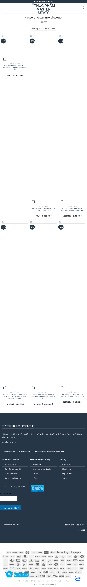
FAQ (67, 581)
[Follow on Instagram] (35, 524)
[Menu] (3, 8)
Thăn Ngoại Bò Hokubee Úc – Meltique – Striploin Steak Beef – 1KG (15, 67)
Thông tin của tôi (11, 473)
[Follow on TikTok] (38, 524)
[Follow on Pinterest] (49, 524)
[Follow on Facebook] (32, 524)
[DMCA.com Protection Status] (37, 488)
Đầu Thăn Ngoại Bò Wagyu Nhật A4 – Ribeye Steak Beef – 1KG (43, 396)
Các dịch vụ (66, 469)
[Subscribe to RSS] (52, 524)
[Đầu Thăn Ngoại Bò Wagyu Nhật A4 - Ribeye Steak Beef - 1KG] (43, 305)
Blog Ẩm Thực (67, 473)
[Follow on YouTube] (43, 527)
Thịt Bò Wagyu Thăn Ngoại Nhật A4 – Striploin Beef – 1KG (72, 209)
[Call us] (46, 524)
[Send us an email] (43, 524)
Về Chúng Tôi (23, 581)
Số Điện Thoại (6, 493)
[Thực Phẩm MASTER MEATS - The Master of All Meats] (43, 8)
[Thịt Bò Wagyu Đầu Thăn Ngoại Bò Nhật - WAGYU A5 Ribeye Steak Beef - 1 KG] (15, 305)
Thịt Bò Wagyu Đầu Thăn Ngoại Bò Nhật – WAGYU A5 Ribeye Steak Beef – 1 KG (15, 396)
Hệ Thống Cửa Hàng (37, 581)
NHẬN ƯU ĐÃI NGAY (10, 507)
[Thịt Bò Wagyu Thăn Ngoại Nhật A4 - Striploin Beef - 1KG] (72, 119)
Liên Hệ (61, 581)
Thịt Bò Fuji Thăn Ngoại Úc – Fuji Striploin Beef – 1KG (43, 209)
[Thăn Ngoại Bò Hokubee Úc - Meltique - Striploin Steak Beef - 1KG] (15, 48)
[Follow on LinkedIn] (55, 524)
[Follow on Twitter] (41, 524)
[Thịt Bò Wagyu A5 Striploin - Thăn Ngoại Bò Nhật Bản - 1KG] (72, 305)
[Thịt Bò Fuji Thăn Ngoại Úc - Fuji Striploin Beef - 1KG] (43, 119)
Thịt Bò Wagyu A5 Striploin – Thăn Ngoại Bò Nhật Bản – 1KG (72, 395)
